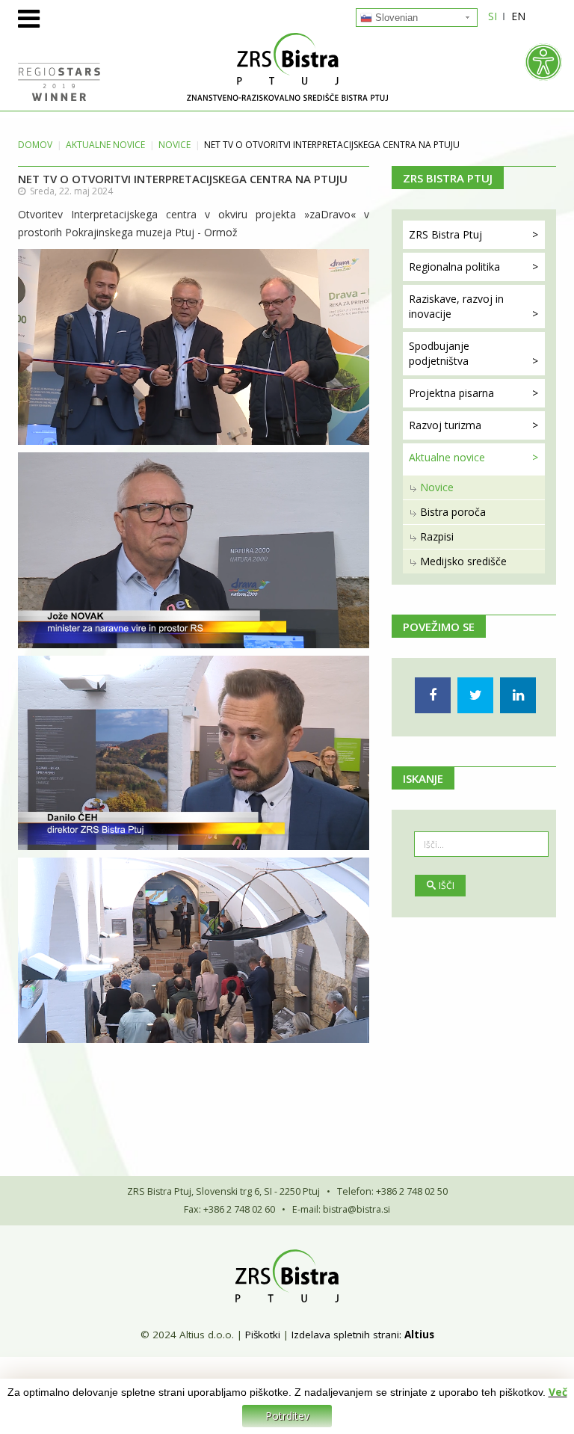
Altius (419, 1334)
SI (492, 16)
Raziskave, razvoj (456, 306)
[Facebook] (433, 695)
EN (518, 16)
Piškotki (262, 1334)
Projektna (451, 393)
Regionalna (454, 266)
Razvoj (445, 425)
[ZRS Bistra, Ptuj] (287, 67)
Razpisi (437, 536)
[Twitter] (475, 695)
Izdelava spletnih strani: (346, 1334)
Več (558, 1392)
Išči (446, 885)
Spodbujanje (439, 353)
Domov (35, 144)
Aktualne (105, 144)
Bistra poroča (453, 512)
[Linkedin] (518, 695)
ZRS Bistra (445, 234)
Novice (174, 144)
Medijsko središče (463, 561)
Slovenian (395, 17)
